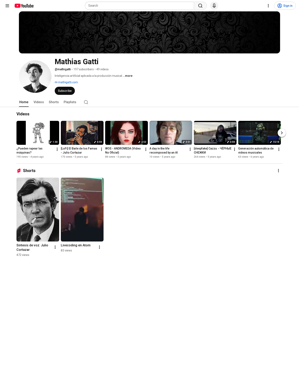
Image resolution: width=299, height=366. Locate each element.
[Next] (282, 133)
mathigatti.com (68, 82)
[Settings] (268, 5)
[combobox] (140, 5)
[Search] (200, 6)
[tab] (24, 102)
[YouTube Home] (23, 5)
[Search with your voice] (214, 6)
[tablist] (149, 102)
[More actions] (57, 149)
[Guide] (7, 5)
